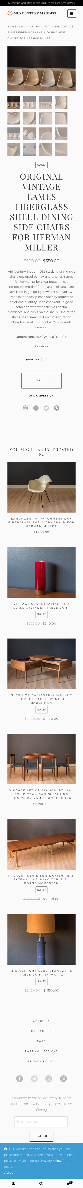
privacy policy (51, 1161)
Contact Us (41, 1031)
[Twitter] (46, 408)
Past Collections (41, 1051)
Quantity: (32, 359)
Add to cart (41, 380)
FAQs (41, 1041)
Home (11, 26)
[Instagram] (25, 408)
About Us (41, 1021)
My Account (14, 1183)
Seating (36, 26)
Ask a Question (41, 395)
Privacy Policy (41, 1062)
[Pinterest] (56, 408)
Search (41, 1183)
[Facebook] (36, 408)
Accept (9, 1172)
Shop (23, 26)
